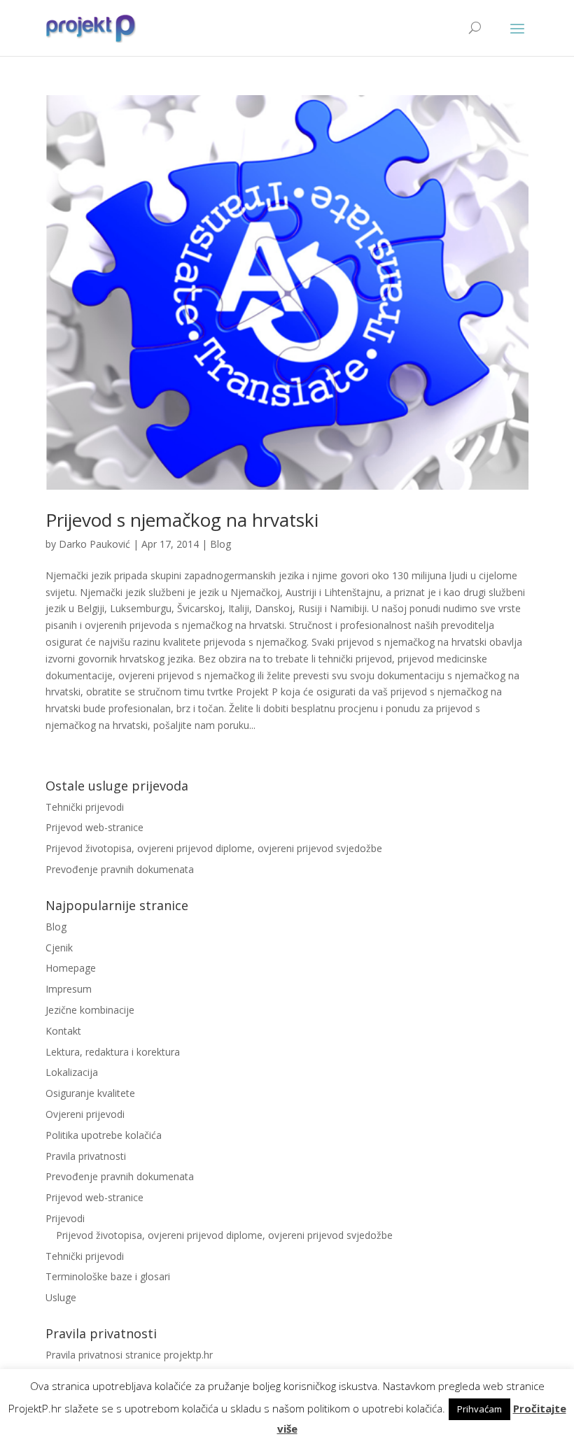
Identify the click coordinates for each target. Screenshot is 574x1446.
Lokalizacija (72, 1072)
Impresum (69, 988)
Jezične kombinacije (90, 1009)
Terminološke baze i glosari (108, 1276)
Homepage (71, 967)
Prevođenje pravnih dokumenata (120, 869)
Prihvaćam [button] (479, 1409)
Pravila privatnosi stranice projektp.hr (129, 1354)
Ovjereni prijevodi (85, 1114)
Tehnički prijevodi (85, 807)
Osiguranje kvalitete (90, 1093)
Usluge (61, 1297)
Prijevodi (65, 1218)
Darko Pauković (94, 544)
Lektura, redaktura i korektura (113, 1051)
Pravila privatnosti (86, 1156)
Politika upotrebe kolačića (104, 1135)
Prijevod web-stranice (95, 827)
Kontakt (63, 1030)
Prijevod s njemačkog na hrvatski (182, 519)
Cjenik (59, 947)
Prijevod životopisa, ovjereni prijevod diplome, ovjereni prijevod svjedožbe (214, 848)
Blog (220, 544)
